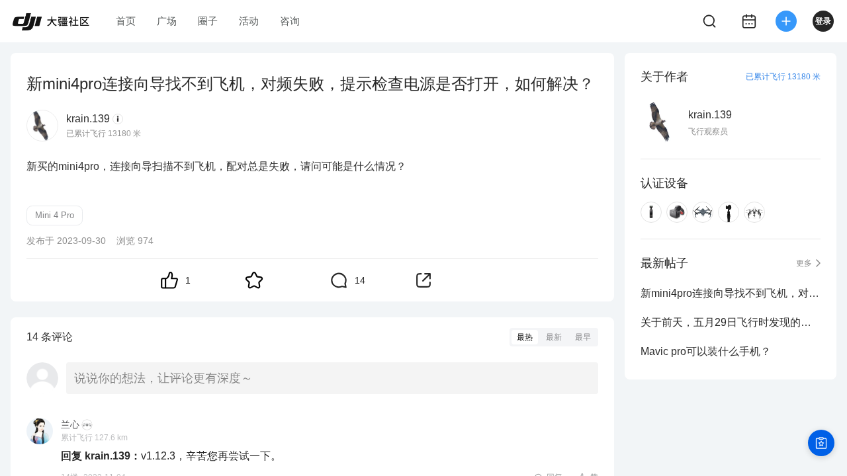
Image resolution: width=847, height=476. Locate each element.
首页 (126, 20)
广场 (167, 20)
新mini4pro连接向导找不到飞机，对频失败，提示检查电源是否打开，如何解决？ (731, 293)
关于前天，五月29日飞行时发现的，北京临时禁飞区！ (731, 322)
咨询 (290, 20)
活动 (249, 20)
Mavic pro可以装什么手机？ (706, 351)
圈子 (208, 20)
